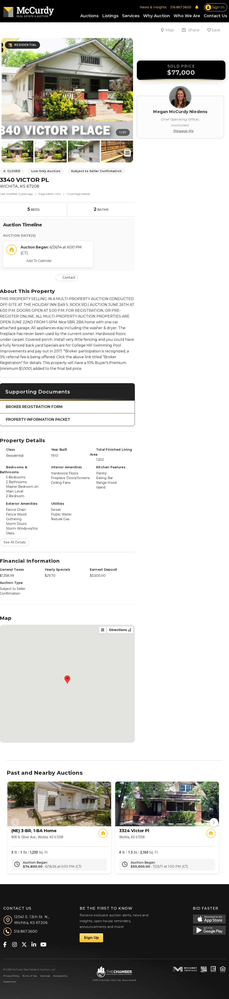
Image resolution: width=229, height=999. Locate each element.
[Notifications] (197, 7)
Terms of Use (29, 975)
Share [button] (193, 30)
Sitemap (45, 975)
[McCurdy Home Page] (28, 10)
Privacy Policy (11, 975)
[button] (67, 277)
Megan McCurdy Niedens (180, 111)
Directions (118, 630)
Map (170, 30)
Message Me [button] (183, 131)
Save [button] (215, 30)
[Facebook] (5, 944)
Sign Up (91, 938)
